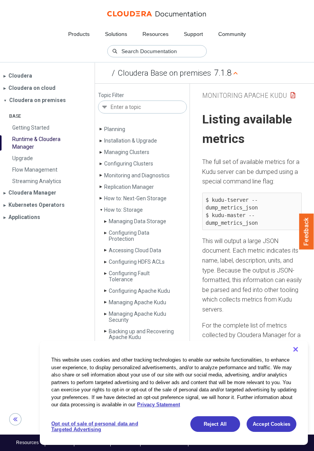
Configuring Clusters (128, 164)
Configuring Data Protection (129, 236)
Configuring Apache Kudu (139, 291)
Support (193, 34)
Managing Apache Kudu (137, 302)
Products (79, 34)
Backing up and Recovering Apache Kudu (141, 334)
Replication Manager (129, 187)
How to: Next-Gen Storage (135, 198)
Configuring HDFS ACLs (137, 262)
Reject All (215, 424)
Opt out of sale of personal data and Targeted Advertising (94, 427)
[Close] (295, 349)
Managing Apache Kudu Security (137, 317)
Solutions (116, 34)
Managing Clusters (126, 152)
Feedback (306, 231)
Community (232, 34)
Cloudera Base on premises (164, 73)
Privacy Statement (158, 404)
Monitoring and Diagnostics (137, 175)
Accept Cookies (271, 424)
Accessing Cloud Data (135, 250)
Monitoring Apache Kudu (244, 95)
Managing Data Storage (137, 221)
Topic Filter (111, 95)
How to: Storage (123, 210)
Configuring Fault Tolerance (129, 276)
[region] (174, 393)
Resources (155, 34)
